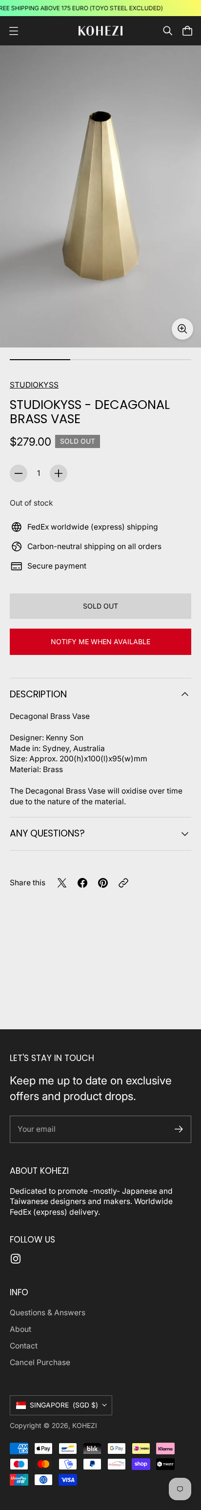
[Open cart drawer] (187, 31)
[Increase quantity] (58, 473)
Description (38, 694)
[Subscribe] (179, 1129)
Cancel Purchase (40, 1362)
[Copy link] (123, 883)
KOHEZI (84, 1425)
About (20, 1329)
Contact (24, 1345)
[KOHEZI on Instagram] (15, 1259)
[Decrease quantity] (18, 473)
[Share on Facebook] (82, 883)
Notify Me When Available (100, 641)
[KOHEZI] (100, 30)
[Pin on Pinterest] (103, 883)
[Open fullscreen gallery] (182, 329)
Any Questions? (47, 833)
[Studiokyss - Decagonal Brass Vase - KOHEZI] (100, 196)
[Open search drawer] (168, 31)
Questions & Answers (47, 1312)
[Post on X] (62, 883)
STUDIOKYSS (34, 384)
